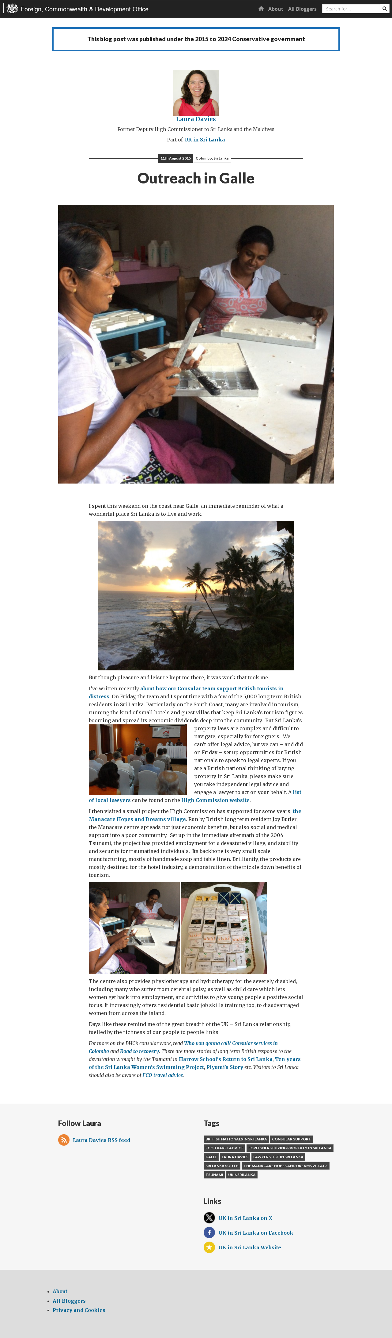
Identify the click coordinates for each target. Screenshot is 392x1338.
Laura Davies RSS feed (101, 1140)
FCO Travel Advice (224, 1148)
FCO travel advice (162, 1075)
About (275, 9)
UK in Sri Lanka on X (245, 1218)
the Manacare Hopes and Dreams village (285, 1165)
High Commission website (215, 800)
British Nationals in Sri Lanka (236, 1139)
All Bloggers (302, 9)
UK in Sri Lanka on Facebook (255, 1233)
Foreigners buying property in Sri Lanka (290, 1148)
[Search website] (385, 8)
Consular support (291, 1139)
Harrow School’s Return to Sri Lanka (226, 1059)
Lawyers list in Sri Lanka (278, 1157)
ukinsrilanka (242, 1174)
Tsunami (214, 1174)
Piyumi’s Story (224, 1067)
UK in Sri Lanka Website (249, 1247)
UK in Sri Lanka (204, 140)
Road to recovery (139, 1051)
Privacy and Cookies (79, 1310)
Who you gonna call (206, 1043)
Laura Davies (196, 119)
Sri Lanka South (222, 1165)
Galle (211, 1157)
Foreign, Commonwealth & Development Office (85, 8)
